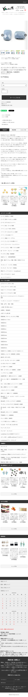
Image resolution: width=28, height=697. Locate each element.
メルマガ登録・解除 (13, 689)
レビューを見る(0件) (6, 115)
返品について (4, 103)
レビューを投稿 (5, 116)
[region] (14, 35)
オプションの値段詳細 (5, 102)
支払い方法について (8, 686)
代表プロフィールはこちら (14, 675)
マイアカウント (3, 679)
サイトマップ (4, 446)
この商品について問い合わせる (8, 122)
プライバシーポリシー (19, 688)
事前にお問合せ (3, 635)
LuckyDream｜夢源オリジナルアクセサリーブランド (13, 454)
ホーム (2, 57)
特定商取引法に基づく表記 (6, 105)
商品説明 (5, 129)
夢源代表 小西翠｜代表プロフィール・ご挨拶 (11, 462)
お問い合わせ (3, 682)
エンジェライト (17, 57)
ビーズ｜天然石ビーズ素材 (9, 57)
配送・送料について (16, 686)
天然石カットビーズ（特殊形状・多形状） (12, 58)
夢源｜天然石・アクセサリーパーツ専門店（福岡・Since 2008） (14, 450)
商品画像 (14, 129)
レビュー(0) (23, 129)
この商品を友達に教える (7, 120)
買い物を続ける (5, 124)
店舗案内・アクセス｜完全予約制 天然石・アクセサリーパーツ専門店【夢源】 (14, 458)
